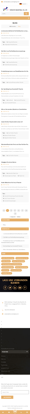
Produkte (3, 362)
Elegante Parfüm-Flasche (10, 137)
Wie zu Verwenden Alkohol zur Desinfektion (14, 109)
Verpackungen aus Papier (10, 175)
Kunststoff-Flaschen (20, 100)
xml (2, 377)
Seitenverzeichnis (5, 371)
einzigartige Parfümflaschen (10, 44)
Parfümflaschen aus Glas (22, 258)
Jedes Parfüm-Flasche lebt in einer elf (12, 122)
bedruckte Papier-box (13, 173)
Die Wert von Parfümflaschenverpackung (13, 51)
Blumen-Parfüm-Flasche (9, 135)
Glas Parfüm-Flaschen (13, 155)
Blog (4, 224)
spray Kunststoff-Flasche (10, 102)
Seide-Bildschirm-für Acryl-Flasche (11, 182)
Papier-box (21, 175)
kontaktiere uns (5, 368)
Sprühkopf (10, 100)
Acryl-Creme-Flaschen (9, 198)
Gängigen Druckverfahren (8, 162)
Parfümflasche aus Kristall (7, 348)
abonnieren (7, 397)
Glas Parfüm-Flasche (13, 133)
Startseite (13, 26)
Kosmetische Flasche (16, 270)
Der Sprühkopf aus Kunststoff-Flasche (12, 89)
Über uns (3, 359)
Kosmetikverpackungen (7, 267)
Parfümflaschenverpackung (10, 64)
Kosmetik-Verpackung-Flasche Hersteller (13, 196)
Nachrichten (4, 365)
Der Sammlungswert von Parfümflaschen (11, 264)
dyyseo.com (19, 408)
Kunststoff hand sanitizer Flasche (15, 82)
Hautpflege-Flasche (6, 273)
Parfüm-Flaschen (6, 261)
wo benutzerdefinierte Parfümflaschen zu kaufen (15, 31)
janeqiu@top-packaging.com (11, 1)
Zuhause (3, 356)
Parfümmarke (5, 270)
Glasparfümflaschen (12, 42)
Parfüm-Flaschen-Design (8, 258)
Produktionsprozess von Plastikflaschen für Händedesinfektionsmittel (15, 71)
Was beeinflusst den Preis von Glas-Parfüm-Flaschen (15, 144)
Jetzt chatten (15, 411)
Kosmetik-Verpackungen (10, 200)
